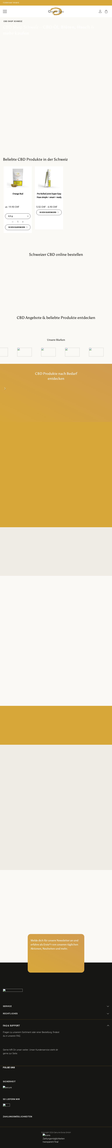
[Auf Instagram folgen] (8, 1073)
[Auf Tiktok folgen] (13, 1073)
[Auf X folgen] (18, 1073)
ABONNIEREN (56, 966)
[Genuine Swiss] (56, 11)
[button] (5, 11)
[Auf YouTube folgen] (30, 1073)
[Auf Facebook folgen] (3, 1073)
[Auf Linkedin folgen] (24, 1073)
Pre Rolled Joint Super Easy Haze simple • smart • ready (49, 195)
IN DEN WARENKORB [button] (16, 227)
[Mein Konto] (100, 11)
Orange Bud (18, 194)
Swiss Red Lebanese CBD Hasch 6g (68, 55)
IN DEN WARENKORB (68, 68)
